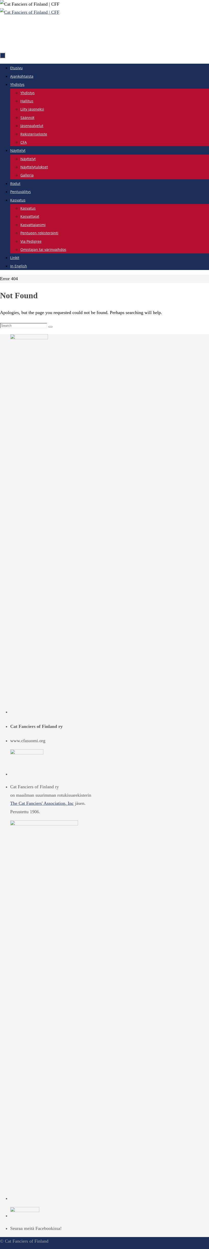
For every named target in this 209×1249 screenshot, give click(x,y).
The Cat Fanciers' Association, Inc (42, 803)
